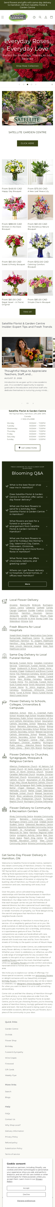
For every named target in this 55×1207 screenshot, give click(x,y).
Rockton (13, 618)
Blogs (7, 1097)
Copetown (22, 610)
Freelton (40, 610)
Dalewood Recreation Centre (39, 824)
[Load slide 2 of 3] (27, 84)
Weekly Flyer (11, 1075)
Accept (26, 1188)
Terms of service (12, 1154)
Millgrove (34, 616)
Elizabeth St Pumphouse (22, 830)
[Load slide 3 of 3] (31, 84)
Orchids (8, 1034)
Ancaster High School (26, 715)
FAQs (7, 1113)
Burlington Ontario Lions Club (24, 822)
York (31, 621)
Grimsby (49, 610)
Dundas (31, 610)
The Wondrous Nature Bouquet (38, 228)
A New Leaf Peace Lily (38, 191)
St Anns (31, 618)
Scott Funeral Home (19, 684)
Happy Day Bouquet (11, 191)
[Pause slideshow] (52, 84)
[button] (40, 17)
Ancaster (14, 605)
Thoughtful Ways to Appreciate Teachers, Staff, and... (25, 372)
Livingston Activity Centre (29, 835)
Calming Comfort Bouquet (36, 265)
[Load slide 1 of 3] (23, 84)
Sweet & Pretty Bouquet (13, 264)
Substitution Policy (13, 1148)
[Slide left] (22, 403)
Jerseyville (14, 616)
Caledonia (30, 608)
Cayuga (13, 610)
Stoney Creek (42, 618)
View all (27, 311)
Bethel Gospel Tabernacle (40, 790)
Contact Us (10, 1119)
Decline (26, 1194)
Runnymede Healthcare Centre (25, 638)
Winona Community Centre (40, 843)
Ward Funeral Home (19, 695)
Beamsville (25, 605)
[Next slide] (36, 84)
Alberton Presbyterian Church (23, 766)
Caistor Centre (17, 608)
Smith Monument (37, 684)
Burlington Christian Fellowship (38, 801)
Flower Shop (10, 1040)
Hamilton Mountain (32, 613)
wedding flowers (9, 960)
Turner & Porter (23, 692)
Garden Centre (11, 1029)
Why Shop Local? (13, 1125)
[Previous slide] (19, 84)
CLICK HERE (27, 143)
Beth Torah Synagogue (20, 785)
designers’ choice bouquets (29, 983)
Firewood (9, 1064)
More (27, 584)
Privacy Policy (11, 1137)
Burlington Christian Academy (25, 742)
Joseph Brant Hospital (19, 635)
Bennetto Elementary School (31, 726)
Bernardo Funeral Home (21, 663)
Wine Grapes (10, 1058)
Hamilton (14, 613)
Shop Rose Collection (27, 66)
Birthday (9, 1046)
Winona (24, 621)
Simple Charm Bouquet (39, 302)
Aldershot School (18, 713)
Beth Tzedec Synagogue (42, 785)
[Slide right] (33, 403)
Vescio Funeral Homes (42, 692)
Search (8, 1091)
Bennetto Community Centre (36, 819)
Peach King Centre (33, 838)
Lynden (24, 616)
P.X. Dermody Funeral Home (39, 682)
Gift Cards (9, 1069)
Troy (51, 618)
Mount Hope (46, 616)
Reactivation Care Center (41, 635)
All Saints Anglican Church (37, 769)
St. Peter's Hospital (44, 643)
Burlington (48, 605)
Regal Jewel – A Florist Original (13, 303)
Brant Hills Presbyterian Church (25, 799)
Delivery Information (14, 1131)
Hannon (49, 613)
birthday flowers (9, 981)
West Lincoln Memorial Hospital (25, 646)
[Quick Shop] (34, 17)
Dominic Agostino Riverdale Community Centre (31, 827)
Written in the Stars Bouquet (11, 228)
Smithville (22, 618)
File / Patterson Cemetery (27, 674)
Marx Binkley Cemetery (30, 679)
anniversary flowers (44, 975)
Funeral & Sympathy (14, 1052)
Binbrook (36, 605)
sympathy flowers (19, 963)
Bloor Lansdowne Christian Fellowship (35, 796)
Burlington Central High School (36, 740)
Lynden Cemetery (27, 676)
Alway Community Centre (21, 816)
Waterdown (15, 621)
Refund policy (11, 1142)
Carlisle (49, 608)
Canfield (40, 608)
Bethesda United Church (21, 793)
